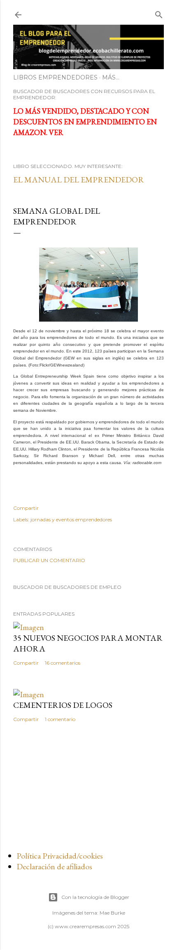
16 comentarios (62, 663)
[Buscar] (159, 13)
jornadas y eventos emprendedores (71, 519)
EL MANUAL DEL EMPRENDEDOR (78, 179)
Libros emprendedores (55, 77)
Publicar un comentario (49, 560)
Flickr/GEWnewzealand (61, 365)
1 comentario (60, 719)
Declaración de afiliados (54, 866)
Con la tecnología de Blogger (95, 897)
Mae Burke (112, 913)
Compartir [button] (26, 508)
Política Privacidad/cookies (59, 855)
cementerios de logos (62, 705)
